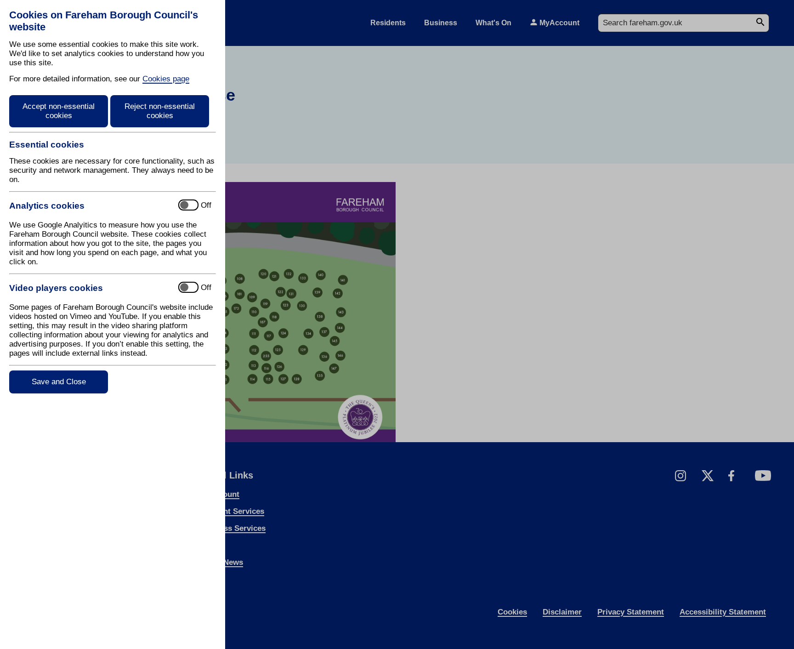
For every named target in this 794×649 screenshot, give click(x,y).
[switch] (90, 206)
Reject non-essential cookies (160, 111)
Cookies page (165, 78)
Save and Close (59, 381)
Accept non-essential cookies (59, 111)
